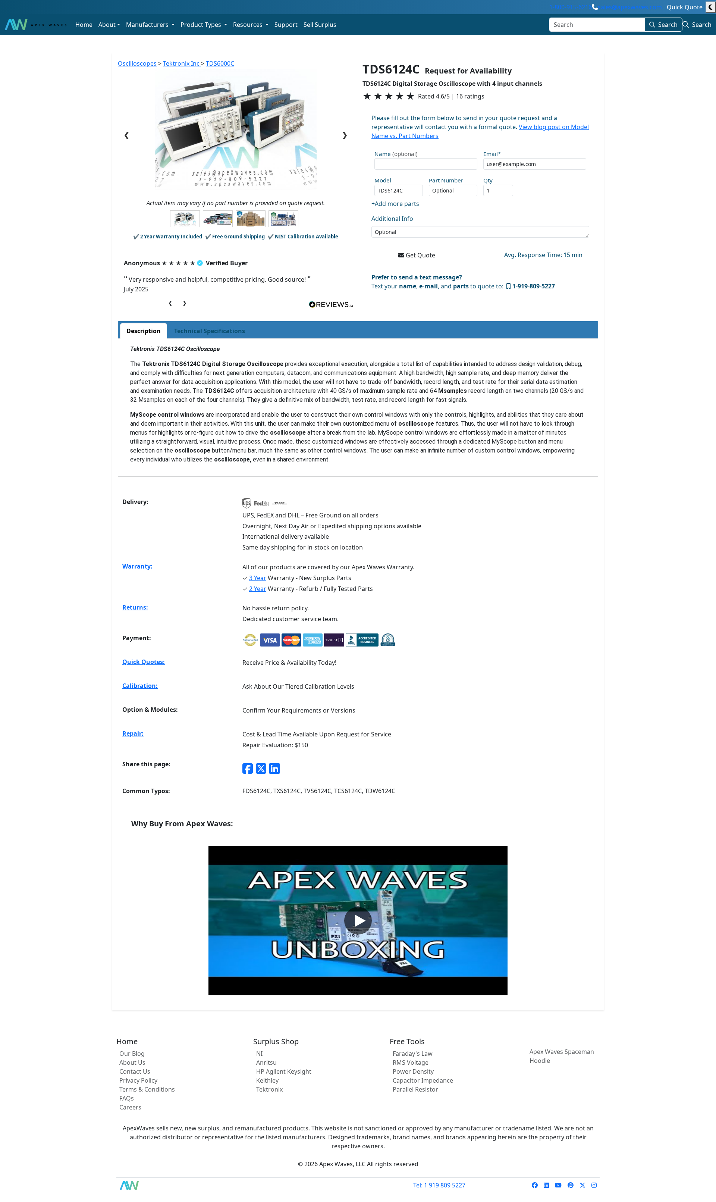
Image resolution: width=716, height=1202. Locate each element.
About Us (132, 1062)
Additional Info (392, 219)
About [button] (107, 25)
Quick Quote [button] (685, 7)
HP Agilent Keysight (283, 1071)
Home (83, 25)
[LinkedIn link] (274, 768)
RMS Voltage (410, 1062)
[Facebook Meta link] (247, 768)
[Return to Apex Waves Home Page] (133, 1185)
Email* (492, 153)
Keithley (267, 1080)
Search (668, 25)
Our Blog (132, 1053)
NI (259, 1053)
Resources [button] (248, 25)
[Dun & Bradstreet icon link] (388, 640)
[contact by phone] (595, 7)
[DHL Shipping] (279, 505)
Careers (130, 1107)
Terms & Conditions (147, 1089)
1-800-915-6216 (570, 7)
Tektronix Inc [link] (182, 63)
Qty (488, 180)
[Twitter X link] (261, 768)
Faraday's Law (413, 1053)
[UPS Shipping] (246, 505)
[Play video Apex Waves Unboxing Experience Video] (358, 921)
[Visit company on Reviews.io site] (331, 304)
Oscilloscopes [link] (137, 63)
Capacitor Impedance (423, 1080)
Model (382, 180)
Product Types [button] (201, 25)
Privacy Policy (138, 1080)
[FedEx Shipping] (261, 505)
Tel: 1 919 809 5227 (439, 1185)
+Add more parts (395, 204)
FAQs (126, 1098)
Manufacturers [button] (148, 25)
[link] (535, 1185)
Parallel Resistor (415, 1089)
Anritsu (266, 1062)
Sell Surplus (320, 25)
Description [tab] (143, 331)
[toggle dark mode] (711, 7)
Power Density (413, 1071)
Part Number (446, 180)
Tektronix (269, 1089)
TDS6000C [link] (220, 63)
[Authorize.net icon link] (250, 640)
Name (396, 153)
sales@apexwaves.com (630, 7)
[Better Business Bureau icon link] (362, 640)
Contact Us (134, 1071)
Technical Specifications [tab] (209, 331)
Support (286, 25)
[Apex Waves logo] (35, 24)
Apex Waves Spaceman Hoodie (562, 1056)
